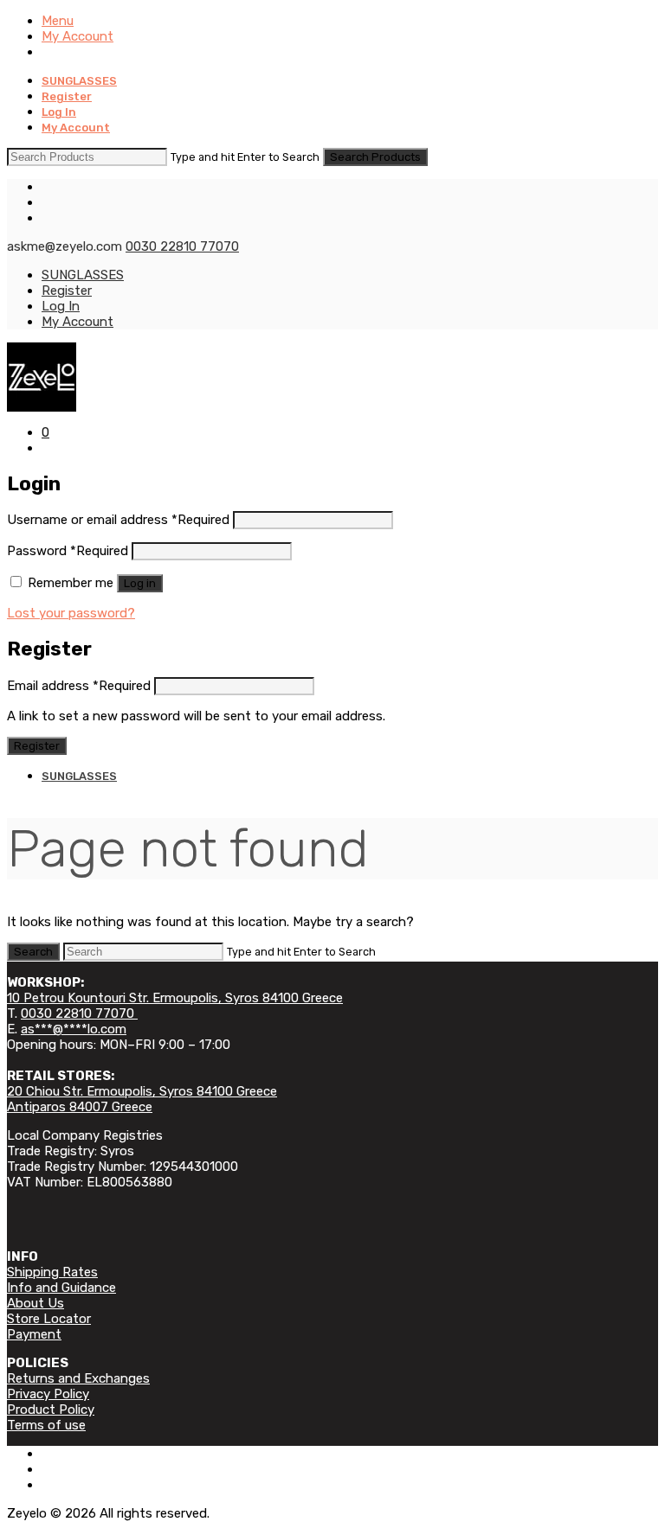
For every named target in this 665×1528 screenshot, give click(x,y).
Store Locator (49, 1319)
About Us (35, 1303)
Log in (140, 583)
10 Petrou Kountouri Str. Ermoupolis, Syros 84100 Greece (175, 998)
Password (67, 551)
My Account (77, 36)
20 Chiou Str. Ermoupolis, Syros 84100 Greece (142, 1091)
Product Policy (50, 1409)
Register (67, 96)
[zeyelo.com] (332, 377)
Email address (79, 686)
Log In (59, 111)
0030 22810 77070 (182, 246)
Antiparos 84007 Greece (79, 1107)
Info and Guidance (61, 1287)
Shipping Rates (52, 1272)
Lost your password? (71, 613)
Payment (34, 1334)
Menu (58, 21)
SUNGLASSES (79, 80)
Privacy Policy (48, 1394)
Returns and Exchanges (78, 1378)
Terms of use (46, 1425)
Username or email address (118, 519)
